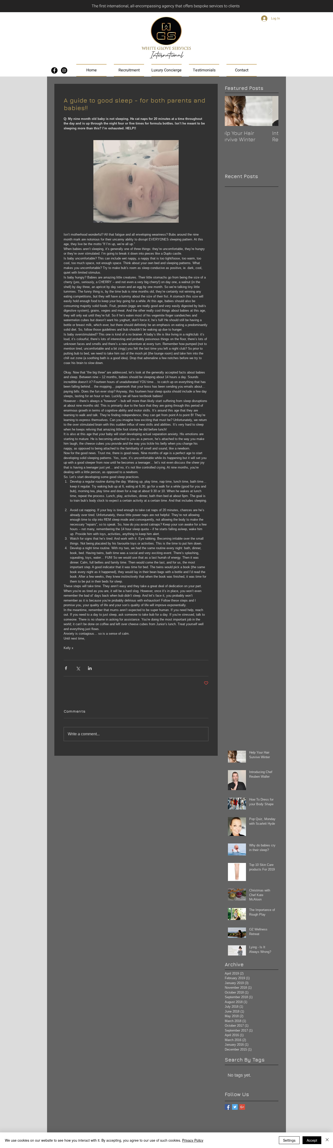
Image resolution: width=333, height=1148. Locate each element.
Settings (289, 1140)
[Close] (327, 1140)
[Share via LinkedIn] (90, 668)
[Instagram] (64, 70)
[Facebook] (54, 70)
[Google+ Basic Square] (242, 1107)
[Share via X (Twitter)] (78, 668)
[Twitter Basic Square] (235, 1107)
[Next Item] (270, 111)
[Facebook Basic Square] (227, 1107)
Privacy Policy (192, 1140)
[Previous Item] (232, 111)
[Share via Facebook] (66, 668)
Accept (312, 1140)
